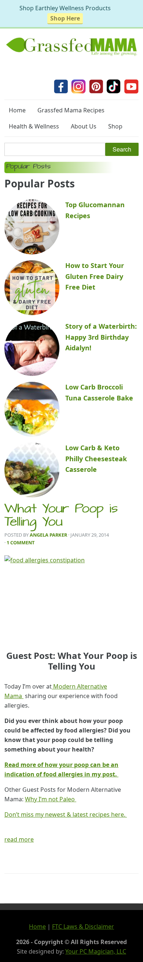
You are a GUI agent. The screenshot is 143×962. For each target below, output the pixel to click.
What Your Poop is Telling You (61, 516)
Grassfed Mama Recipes (70, 110)
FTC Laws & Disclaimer (83, 926)
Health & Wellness (34, 126)
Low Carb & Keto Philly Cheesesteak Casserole (96, 458)
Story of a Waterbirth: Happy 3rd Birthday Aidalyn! (101, 337)
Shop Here (65, 18)
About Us (83, 126)
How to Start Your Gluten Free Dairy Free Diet (94, 276)
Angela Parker (48, 535)
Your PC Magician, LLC (95, 951)
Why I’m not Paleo (50, 799)
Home (17, 110)
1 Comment (20, 542)
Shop (115, 126)
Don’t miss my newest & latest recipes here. (65, 814)
